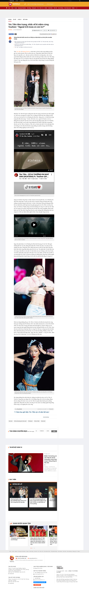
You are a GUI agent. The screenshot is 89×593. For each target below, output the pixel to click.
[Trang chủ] (10, 38)
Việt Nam (25, 19)
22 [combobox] (36, 431)
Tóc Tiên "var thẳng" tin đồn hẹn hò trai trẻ (23, 47)
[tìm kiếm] (80, 1)
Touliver (30, 421)
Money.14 (34, 8)
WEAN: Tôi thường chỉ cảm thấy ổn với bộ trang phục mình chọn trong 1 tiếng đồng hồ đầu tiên (50, 459)
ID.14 (17, 0)
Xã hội (45, 8)
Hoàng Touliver (26, 51)
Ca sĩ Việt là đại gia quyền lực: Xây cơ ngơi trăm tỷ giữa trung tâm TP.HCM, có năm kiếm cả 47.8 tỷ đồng (38, 501)
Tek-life (55, 8)
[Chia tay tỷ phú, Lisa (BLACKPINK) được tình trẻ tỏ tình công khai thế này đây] (19, 492)
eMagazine (12, 0)
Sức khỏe (50, 8)
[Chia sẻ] (10, 41)
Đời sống (29, 8)
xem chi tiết (37, 584)
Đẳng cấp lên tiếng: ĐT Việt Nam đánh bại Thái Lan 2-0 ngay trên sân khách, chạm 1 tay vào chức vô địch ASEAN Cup (37, 541)
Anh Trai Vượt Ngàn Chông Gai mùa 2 (36, 4)
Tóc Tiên (18, 51)
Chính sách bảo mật (38, 587)
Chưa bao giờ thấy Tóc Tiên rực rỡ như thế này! (32, 412)
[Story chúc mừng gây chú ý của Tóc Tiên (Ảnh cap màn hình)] (34, 162)
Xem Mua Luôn (67, 8)
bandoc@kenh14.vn (33, 558)
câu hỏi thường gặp (21, 558)
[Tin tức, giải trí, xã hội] (15, 4)
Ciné (12, 8)
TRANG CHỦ (6, 8)
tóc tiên (43, 421)
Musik (15, 8)
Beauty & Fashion (22, 8)
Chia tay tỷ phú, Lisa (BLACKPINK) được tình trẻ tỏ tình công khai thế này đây (18, 500)
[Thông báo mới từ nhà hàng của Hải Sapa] (19, 531)
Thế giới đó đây (54, 551)
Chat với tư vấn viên (40, 582)
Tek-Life (64, 551)
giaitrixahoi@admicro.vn (39, 579)
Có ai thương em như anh (20, 421)
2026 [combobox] (48, 431)
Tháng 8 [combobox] (42, 431)
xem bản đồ (11, 573)
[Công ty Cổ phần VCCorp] (59, 567)
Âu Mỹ (14, 19)
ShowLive (22, 0)
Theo (34, 409)
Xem (54, 431)
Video (73, 8)
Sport (27, 551)
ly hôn (11, 421)
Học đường (60, 8)
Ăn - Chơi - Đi (40, 8)
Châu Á (19, 19)
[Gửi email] (16, 34)
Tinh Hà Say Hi (50, 4)
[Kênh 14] (12, 559)
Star (9, 8)
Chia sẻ (11, 34)
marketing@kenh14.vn (39, 574)
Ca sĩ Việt (37, 421)
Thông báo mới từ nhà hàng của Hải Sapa (18, 538)
